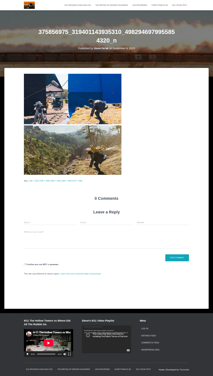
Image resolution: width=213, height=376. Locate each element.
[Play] (27, 354)
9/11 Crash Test (179, 5)
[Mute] (64, 354)
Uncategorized (139, 5)
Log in (144, 328)
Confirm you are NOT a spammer (42, 264)
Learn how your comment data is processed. (80, 273)
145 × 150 (33, 181)
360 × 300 (66, 181)
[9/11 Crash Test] (29, 5)
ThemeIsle (184, 369)
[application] (48, 343)
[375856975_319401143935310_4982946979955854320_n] (72, 124)
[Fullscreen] (69, 354)
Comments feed (150, 342)
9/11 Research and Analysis (78, 5)
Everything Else (160, 5)
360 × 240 (55, 181)
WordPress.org (150, 350)
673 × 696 (77, 181)
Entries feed (148, 335)
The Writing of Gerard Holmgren (111, 5)
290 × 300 (44, 181)
